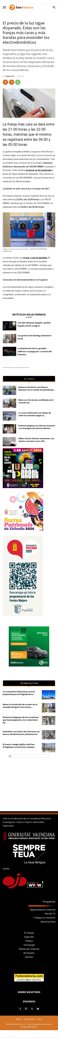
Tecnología (29, 944)
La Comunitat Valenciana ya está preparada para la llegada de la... (19, 693)
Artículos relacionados (29, 314)
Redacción (10, 76)
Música (39, 1019)
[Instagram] (26, 1009)
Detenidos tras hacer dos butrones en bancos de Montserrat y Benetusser (21, 732)
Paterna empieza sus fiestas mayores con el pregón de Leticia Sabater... (36, 427)
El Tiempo (29, 932)
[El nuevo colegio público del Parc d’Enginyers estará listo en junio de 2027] (48, 747)
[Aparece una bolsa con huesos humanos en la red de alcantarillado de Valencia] (9, 390)
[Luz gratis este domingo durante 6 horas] (9, 338)
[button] (4, 7)
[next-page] (8, 361)
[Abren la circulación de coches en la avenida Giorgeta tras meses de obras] (48, 707)
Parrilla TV (50, 913)
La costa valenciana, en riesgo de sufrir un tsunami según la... (34, 414)
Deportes (29, 936)
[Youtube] (38, 1009)
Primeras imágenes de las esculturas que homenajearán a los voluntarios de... (21, 720)
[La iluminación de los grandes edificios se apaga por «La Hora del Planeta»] (9, 351)
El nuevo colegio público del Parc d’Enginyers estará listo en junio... (19, 745)
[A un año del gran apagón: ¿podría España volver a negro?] (9, 325)
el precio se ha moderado (38, 170)
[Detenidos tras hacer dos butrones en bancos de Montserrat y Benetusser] (48, 734)
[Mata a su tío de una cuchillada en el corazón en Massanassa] (9, 403)
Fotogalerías (49, 901)
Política (29, 940)
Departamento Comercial (42, 909)
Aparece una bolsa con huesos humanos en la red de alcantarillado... (36, 388)
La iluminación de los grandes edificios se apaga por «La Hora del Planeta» (35, 351)
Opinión (29, 956)
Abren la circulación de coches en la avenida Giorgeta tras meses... (20, 705)
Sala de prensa (47, 921)
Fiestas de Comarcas (29, 948)
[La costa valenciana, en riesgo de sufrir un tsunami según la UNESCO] (9, 416)
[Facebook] (5, 82)
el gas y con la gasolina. (35, 258)
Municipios (29, 952)
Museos (19, 1019)
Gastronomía (29, 1019)
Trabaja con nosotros (44, 917)
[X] (11, 82)
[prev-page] (4, 361)
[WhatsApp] (18, 82)
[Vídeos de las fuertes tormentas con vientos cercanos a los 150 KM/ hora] (9, 441)
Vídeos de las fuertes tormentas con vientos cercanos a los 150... (36, 439)
